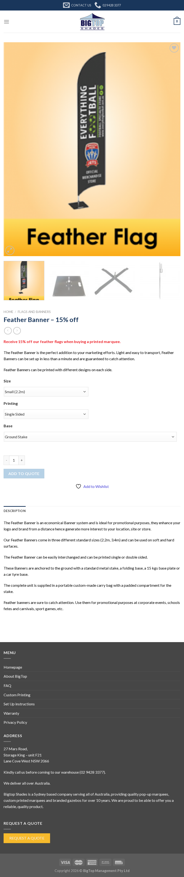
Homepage (13, 667)
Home (8, 312)
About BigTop (15, 676)
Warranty (11, 713)
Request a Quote (26, 838)
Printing (11, 403)
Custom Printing (17, 694)
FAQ (7, 685)
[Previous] (13, 149)
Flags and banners (34, 312)
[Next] (171, 149)
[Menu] (6, 21)
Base (8, 425)
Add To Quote (24, 473)
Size (7, 381)
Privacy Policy (15, 722)
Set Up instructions (19, 704)
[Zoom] (10, 250)
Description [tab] (15, 511)
